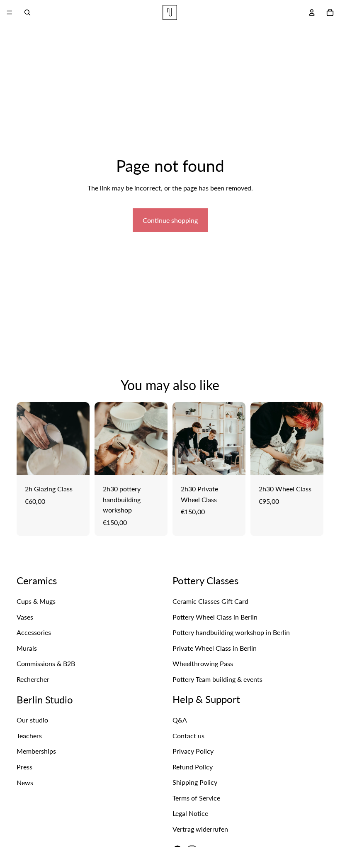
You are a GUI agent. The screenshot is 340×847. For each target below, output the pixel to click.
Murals (27, 648)
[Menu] (9, 12)
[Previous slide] (26, 439)
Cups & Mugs (36, 601)
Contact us (188, 736)
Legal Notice (190, 814)
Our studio (32, 720)
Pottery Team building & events (217, 679)
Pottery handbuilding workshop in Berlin (231, 632)
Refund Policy (192, 767)
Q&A (179, 720)
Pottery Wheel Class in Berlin (214, 617)
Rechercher (33, 679)
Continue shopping (170, 220)
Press (24, 767)
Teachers (29, 736)
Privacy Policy (193, 751)
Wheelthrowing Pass (202, 664)
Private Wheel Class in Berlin (214, 648)
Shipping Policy (194, 782)
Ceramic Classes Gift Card (210, 601)
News (25, 782)
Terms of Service (196, 798)
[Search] (27, 12)
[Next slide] (80, 439)
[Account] (312, 12)
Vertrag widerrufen (200, 829)
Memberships (36, 751)
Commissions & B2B (46, 664)
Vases (25, 617)
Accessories (34, 632)
